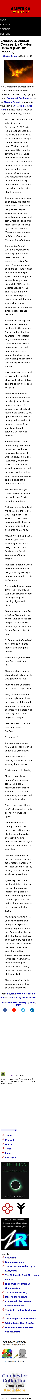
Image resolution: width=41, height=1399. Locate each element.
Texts (8, 1149)
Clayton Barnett (10, 56)
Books (8, 1144)
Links (8, 1153)
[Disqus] (18, 1041)
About (8, 1135)
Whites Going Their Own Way (20, 1323)
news (3, 20)
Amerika (21, 1398)
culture (5, 34)
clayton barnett (15, 994)
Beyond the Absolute (16, 1297)
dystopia (23, 997)
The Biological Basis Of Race (20, 1318)
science (5, 29)
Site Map (28, 1398)
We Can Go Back (9, 1003)
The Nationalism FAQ (16, 1292)
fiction (32, 997)
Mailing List (11, 1157)
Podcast (9, 1140)
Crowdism (10, 1257)
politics (5, 24)
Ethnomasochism (14, 1262)
